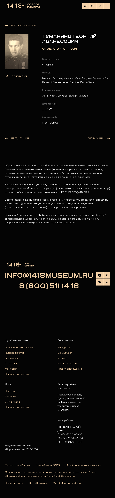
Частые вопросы (67, 363)
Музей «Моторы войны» (67, 483)
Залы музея (12, 358)
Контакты (63, 358)
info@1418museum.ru (49, 276)
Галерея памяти (14, 353)
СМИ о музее (12, 401)
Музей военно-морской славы (83, 465)
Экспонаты (11, 363)
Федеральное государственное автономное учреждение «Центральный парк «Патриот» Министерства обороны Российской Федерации (50, 474)
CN (92, 6)
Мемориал (11, 368)
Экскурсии (64, 347)
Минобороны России (17, 465)
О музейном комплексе (19, 347)
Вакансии (10, 396)
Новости (10, 391)
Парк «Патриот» (14, 483)
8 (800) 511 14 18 (49, 286)
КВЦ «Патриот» (38, 483)
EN (85, 6)
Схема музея (65, 353)
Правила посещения (17, 374)
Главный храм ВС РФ (48, 465)
